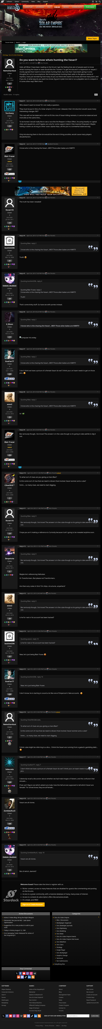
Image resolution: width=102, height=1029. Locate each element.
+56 (10, 417)
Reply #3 (22, 198)
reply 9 (33, 516)
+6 (9, 83)
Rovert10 (10, 210)
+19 (10, 223)
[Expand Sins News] (55, 933)
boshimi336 (10, 248)
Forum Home (9, 42)
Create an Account (91, 995)
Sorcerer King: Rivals (35, 1011)
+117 (9, 337)
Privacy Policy (39, 1026)
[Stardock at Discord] (22, 977)
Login (24, 42)
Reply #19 (23, 845)
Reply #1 (22, 101)
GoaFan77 (9, 361)
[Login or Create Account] (92, 1)
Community (25, 1)
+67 (10, 261)
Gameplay (29, 7)
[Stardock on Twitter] (17, 973)
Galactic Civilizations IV (36, 995)
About (61, 989)
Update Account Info (92, 1003)
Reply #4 (22, 236)
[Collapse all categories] (99, 917)
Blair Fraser (9, 156)
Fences (4, 997)
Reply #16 (23, 712)
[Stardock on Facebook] (20, 973)
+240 (9, 782)
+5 (9, 571)
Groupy (4, 1005)
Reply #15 (23, 669)
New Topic (92, 38)
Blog (39, 1)
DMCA (58, 1026)
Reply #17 (23, 757)
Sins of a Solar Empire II (36, 997)
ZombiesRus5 (9, 811)
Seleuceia (9, 769)
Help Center (89, 989)
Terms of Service (49, 1026)
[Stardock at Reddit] (18, 977)
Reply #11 (23, 508)
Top (97, 101)
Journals (40, 7)
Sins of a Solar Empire (15, 55)
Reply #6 (22, 312)
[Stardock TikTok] (26, 977)
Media (66, 7)
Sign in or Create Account (33, 904)
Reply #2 (22, 144)
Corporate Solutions (8, 992)
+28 (10, 298)
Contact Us (62, 1008)
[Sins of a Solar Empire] (51, 20)
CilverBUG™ (10, 485)
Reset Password (91, 1000)
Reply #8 (22, 392)
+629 (9, 374)
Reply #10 (23, 473)
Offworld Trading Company (37, 1005)
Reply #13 (23, 593)
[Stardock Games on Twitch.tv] (27, 973)
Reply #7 (22, 349)
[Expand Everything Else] (53, 964)
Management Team (64, 995)
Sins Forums (44, 63)
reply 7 (38, 765)
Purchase (90, 7)
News (33, 1)
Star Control (32, 1000)
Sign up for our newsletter (54, 1016)
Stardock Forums (52, 144)
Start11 (4, 995)
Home (4, 55)
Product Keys (90, 997)
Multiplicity (5, 1003)
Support (45, 1)
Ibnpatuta (9, 558)
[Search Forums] (99, 1)
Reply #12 (23, 546)
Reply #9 (22, 430)
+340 (9, 823)
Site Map (64, 1026)
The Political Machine (35, 1003)
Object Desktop (6, 989)
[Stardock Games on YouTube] (24, 973)
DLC (49, 7)
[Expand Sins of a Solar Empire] (53, 917)
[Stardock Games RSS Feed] (33, 977)
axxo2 (9, 404)
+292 (9, 169)
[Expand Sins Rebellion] (55, 942)
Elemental (32, 992)
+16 (10, 126)
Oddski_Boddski (9, 286)
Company (62, 986)
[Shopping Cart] (96, 1)
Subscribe (95, 1016)
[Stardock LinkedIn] (29, 977)
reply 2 (33, 243)
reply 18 (41, 853)
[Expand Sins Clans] (55, 944)
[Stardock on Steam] (35, 973)
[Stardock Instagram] (31, 973)
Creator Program (64, 1005)
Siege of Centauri (34, 1008)
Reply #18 (23, 798)
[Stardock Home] (2, 1)
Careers (61, 997)
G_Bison (9, 324)
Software (9, 1)
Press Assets (62, 1003)
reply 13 (36, 639)
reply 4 (39, 281)
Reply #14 (23, 631)
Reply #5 (22, 273)
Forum (57, 7)
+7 (9, 498)
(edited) (59, 473)
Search (18, 42)
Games (17, 1)
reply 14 (40, 677)
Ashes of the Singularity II (36, 989)
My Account (90, 992)
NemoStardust (9, 70)
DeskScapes (5, 1000)
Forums (61, 1011)
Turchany (9, 113)
